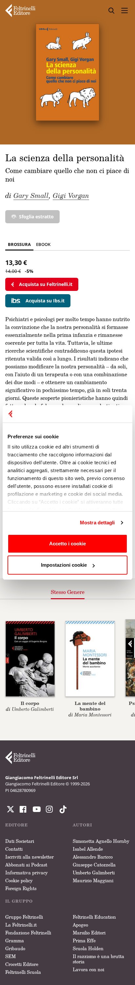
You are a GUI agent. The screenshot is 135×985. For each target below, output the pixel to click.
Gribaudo (15, 948)
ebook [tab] (43, 244)
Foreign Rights (20, 888)
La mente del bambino (90, 706)
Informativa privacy (26, 872)
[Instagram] (62, 809)
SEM (10, 956)
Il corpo (30, 703)
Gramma (14, 940)
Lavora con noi (88, 969)
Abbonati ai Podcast (26, 864)
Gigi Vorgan (71, 195)
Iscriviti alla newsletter (29, 856)
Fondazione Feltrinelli (28, 932)
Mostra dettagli (97, 522)
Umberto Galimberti (94, 872)
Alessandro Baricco (93, 856)
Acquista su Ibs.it (45, 300)
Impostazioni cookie (64, 565)
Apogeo (80, 924)
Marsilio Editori (89, 932)
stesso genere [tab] (68, 592)
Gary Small (31, 195)
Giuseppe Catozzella (94, 864)
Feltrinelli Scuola (23, 972)
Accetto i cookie (67, 543)
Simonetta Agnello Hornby (101, 841)
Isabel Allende (88, 848)
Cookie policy (19, 880)
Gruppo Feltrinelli (24, 916)
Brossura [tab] (19, 244)
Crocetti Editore (21, 964)
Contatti (14, 848)
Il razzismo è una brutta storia (98, 959)
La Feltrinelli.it (21, 924)
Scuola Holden (88, 948)
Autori (82, 825)
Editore (16, 825)
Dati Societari (19, 841)
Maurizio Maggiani (93, 880)
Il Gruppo (19, 901)
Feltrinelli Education (94, 916)
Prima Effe (84, 940)
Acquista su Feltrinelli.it (45, 284)
